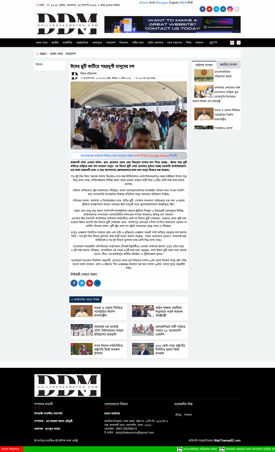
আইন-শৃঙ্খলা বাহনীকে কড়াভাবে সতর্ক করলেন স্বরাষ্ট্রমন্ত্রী (169, 312)
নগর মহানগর (174, 42)
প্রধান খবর (56, 54)
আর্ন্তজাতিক (82, 42)
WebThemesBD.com (227, 440)
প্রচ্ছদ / (43, 54)
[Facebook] (74, 283)
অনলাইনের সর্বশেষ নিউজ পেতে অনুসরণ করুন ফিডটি (129, 156)
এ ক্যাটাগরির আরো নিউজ (85, 299)
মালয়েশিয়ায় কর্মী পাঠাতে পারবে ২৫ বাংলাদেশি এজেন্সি (170, 330)
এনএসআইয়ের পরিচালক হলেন (190, 449)
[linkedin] (223, 9)
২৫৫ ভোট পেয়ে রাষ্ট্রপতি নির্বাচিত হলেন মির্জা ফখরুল (170, 349)
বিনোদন (123, 42)
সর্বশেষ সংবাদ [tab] (204, 65)
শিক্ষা (189, 42)
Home (188, 414)
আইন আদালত (155, 42)
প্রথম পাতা (42, 42)
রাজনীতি (67, 42)
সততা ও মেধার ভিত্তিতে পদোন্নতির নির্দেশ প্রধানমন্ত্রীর (108, 312)
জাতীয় (55, 42)
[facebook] (203, 9)
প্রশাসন (199, 42)
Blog (178, 414)
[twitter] (209, 9)
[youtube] (230, 9)
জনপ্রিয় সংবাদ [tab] (228, 65)
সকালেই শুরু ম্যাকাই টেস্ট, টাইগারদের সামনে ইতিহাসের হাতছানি (108, 330)
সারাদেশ (110, 42)
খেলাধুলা (97, 42)
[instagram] (216, 9)
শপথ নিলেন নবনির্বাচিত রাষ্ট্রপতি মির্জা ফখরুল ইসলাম (108, 349)
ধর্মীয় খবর (138, 42)
